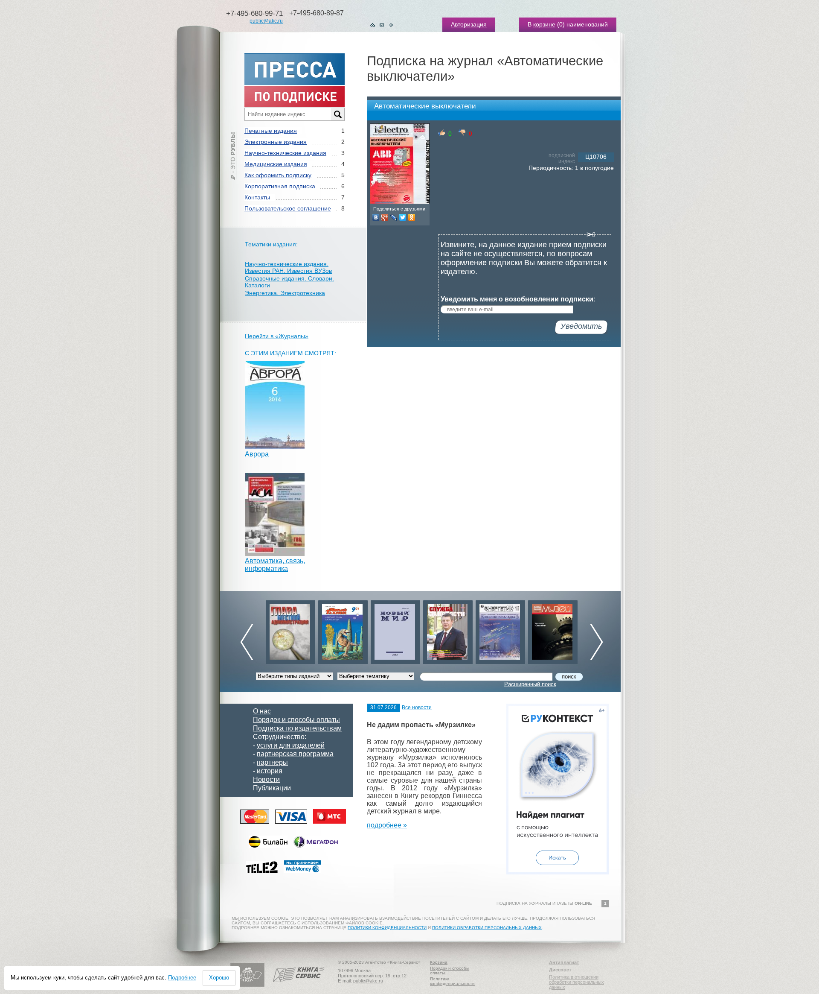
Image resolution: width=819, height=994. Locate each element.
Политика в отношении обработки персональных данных (576, 982)
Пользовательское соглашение (287, 208)
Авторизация (469, 24)
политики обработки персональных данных (487, 927)
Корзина (438, 962)
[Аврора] (275, 446)
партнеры (272, 762)
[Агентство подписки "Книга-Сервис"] (299, 985)
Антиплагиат (564, 962)
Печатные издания (270, 130)
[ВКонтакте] (376, 217)
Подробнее (182, 977)
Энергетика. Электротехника (285, 292)
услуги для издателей (291, 745)
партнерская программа (295, 753)
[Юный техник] (343, 630)
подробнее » (387, 825)
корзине (544, 24)
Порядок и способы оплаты (296, 719)
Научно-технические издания (285, 152)
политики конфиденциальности (387, 927)
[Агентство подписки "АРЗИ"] (247, 985)
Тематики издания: (271, 244)
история (269, 771)
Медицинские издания (275, 164)
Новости (266, 779)
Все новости (417, 707)
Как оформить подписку (277, 175)
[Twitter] (402, 217)
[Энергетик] (500, 630)
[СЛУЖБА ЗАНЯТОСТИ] (448, 630)
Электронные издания (275, 141)
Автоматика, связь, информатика (275, 564)
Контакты (257, 197)
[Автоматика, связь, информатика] (275, 553)
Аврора (257, 454)
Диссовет (560, 969)
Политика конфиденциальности (452, 981)
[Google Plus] (384, 217)
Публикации (272, 788)
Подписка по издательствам (297, 728)
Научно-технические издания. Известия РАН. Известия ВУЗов (288, 267)
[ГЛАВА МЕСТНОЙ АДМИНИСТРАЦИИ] (290, 630)
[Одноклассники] (411, 217)
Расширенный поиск (530, 684)
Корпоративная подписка (279, 186)
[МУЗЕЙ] (553, 630)
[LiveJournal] (393, 217)
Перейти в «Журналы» (276, 336)
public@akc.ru (266, 21)
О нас (262, 711)
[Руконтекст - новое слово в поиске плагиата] (557, 872)
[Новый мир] (395, 630)
